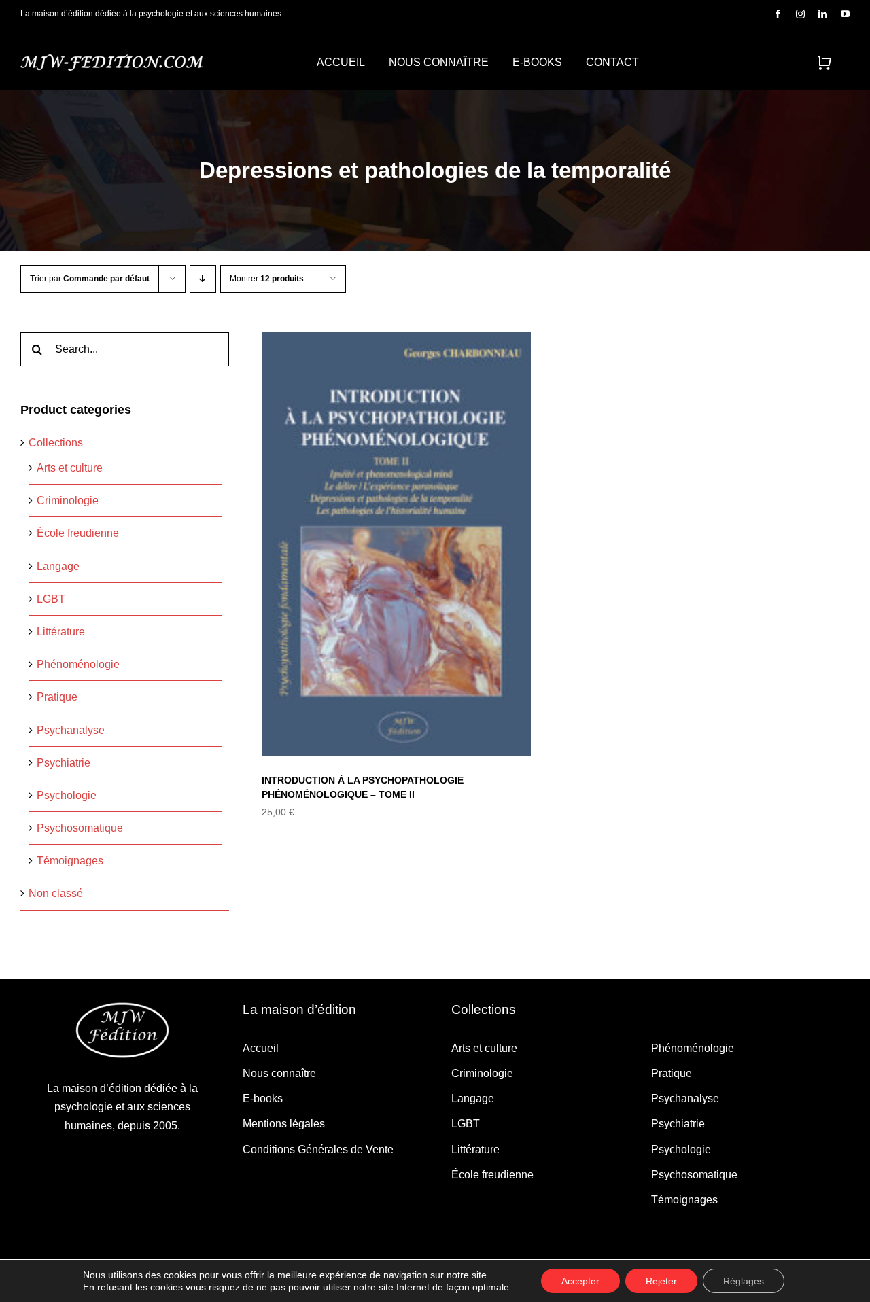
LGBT (51, 599)
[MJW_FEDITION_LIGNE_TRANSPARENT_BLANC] (111, 59)
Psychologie (67, 795)
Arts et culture (70, 468)
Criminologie (68, 500)
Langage (58, 566)
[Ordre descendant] (203, 279)
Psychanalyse (71, 730)
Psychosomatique (80, 828)
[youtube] (845, 14)
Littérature (61, 631)
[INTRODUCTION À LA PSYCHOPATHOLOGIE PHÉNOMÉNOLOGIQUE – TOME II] (402, 544)
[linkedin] (822, 14)
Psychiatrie (63, 763)
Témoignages (70, 860)
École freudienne (78, 533)
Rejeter (661, 1280)
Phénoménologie (78, 664)
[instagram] (800, 14)
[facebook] (777, 14)
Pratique (57, 697)
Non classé (56, 893)
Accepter (580, 1280)
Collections (56, 442)
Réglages (743, 1280)
